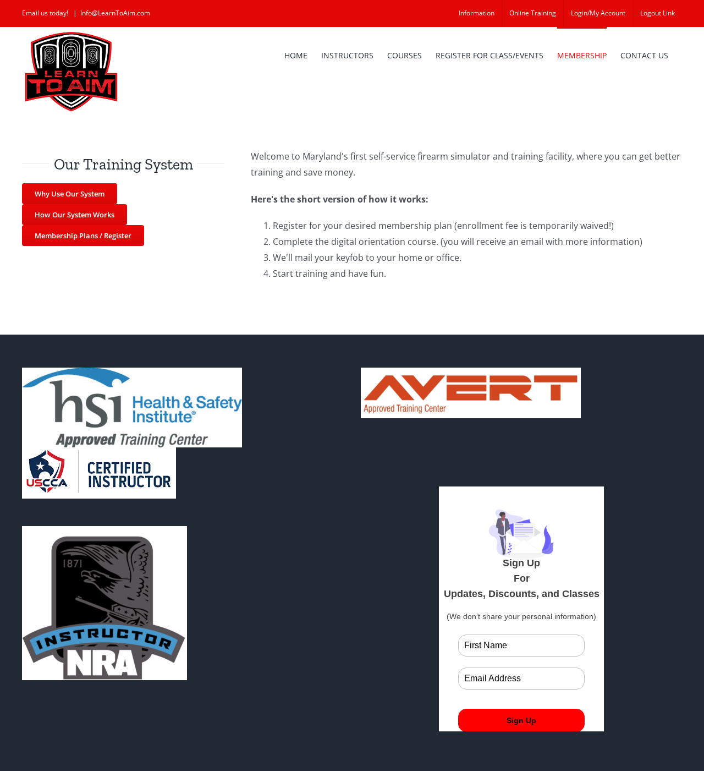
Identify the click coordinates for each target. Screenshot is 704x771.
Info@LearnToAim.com (115, 13)
